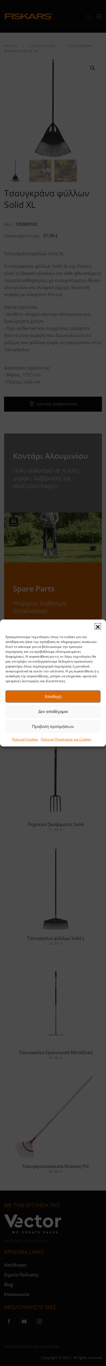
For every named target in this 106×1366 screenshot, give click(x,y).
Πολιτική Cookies (25, 739)
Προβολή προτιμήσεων (53, 726)
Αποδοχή (53, 696)
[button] (98, 626)
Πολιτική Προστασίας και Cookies (66, 739)
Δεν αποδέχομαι (53, 711)
